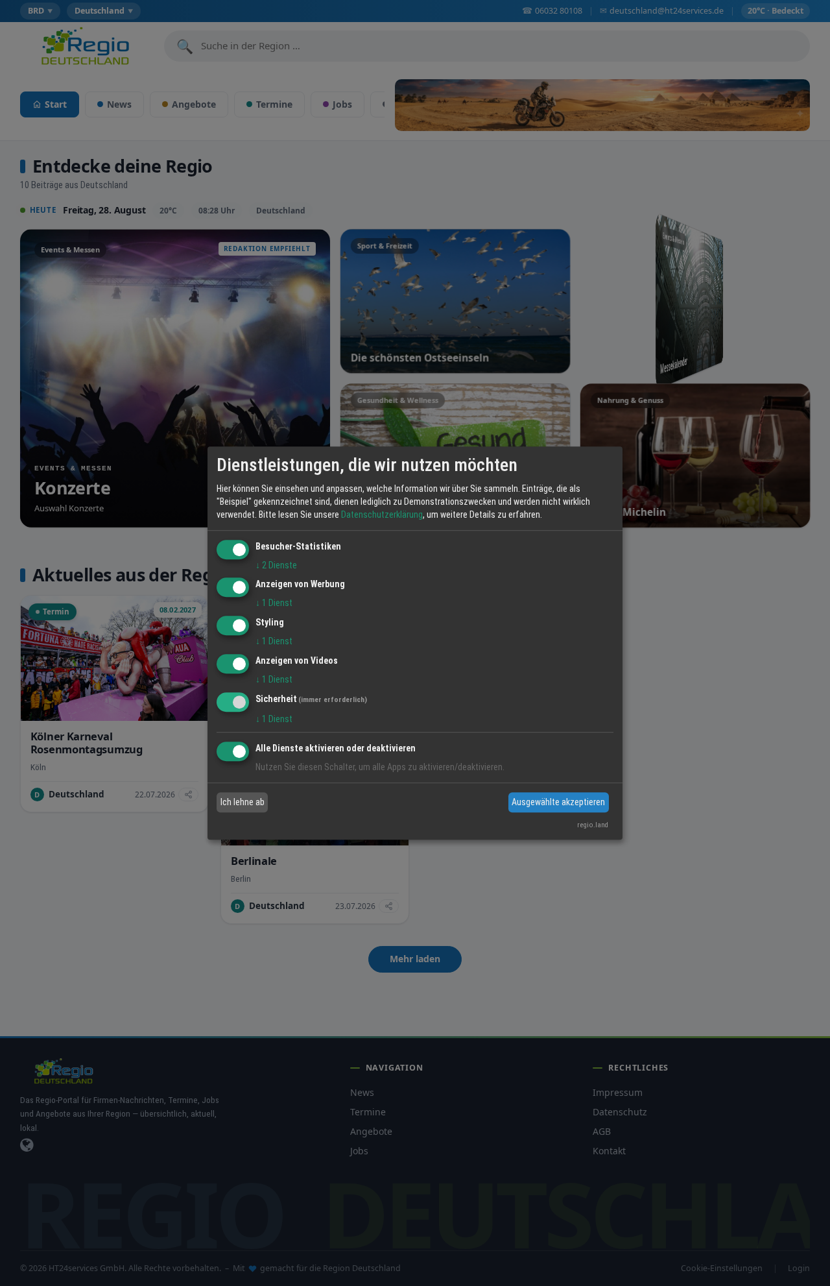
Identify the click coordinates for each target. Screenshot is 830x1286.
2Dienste (276, 565)
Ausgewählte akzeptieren (558, 802)
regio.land (592, 825)
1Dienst (273, 603)
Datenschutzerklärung (382, 514)
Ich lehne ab (242, 802)
